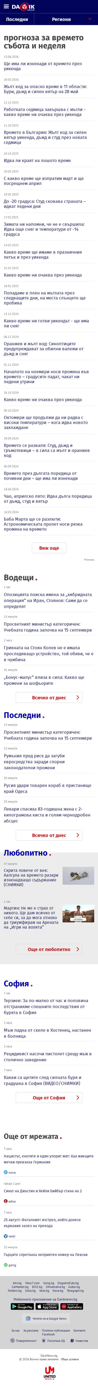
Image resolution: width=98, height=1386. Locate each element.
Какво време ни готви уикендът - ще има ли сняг (46, 323)
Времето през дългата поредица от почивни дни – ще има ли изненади (41, 476)
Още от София (49, 1098)
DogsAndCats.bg (68, 1283)
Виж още (49, 548)
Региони (61, 19)
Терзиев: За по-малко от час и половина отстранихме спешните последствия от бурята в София (46, 1006)
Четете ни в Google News (49, 1318)
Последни (17, 19)
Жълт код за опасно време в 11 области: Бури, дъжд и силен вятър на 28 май (45, 89)
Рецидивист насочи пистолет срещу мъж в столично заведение (48, 1056)
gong (12, 1265)
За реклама (30, 1330)
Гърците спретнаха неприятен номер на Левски (46, 1254)
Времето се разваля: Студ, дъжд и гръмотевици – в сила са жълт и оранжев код (47, 450)
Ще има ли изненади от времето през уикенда (43, 66)
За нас (15, 1330)
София (16, 984)
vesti (12, 1236)
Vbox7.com (32, 1283)
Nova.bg (58, 1290)
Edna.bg (30, 1290)
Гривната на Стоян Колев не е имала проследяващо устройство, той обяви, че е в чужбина (48, 653)
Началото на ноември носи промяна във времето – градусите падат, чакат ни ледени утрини (46, 376)
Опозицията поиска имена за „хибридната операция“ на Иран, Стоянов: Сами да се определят (48, 600)
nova (12, 1172)
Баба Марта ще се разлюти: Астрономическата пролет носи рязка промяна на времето (43, 524)
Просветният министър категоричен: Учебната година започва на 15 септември (48, 627)
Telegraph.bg (75, 1290)
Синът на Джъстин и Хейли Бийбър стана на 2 (43, 1191)
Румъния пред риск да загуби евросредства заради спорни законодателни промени (34, 761)
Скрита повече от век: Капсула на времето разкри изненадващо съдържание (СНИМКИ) (31, 877)
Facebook (48, 1334)
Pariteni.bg (15, 1290)
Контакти (79, 1330)
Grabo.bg (74, 1287)
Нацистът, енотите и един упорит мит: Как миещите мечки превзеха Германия (49, 1159)
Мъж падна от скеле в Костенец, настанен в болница (47, 1033)
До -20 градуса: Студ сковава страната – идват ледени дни (45, 204)
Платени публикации (56, 1330)
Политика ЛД (56, 1341)
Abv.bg (17, 1283)
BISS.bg (37, 1287)
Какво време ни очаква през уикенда (43, 274)
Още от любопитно (49, 949)
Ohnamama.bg (55, 1287)
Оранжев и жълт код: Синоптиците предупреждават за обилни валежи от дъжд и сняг (43, 348)
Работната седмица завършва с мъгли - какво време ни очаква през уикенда (45, 112)
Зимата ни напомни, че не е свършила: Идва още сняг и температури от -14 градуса (44, 229)
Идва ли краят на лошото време (37, 160)
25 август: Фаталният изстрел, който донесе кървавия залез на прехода (42, 1223)
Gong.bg (48, 1283)
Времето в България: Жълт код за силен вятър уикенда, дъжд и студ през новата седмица (45, 137)
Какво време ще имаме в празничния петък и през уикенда (43, 255)
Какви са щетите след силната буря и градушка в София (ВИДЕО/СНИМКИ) (42, 1080)
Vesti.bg (44, 1290)
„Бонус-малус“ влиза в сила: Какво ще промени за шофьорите (44, 680)
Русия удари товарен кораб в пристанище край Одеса (47, 788)
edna (12, 1201)
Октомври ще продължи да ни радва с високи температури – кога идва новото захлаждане (46, 422)
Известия (82, 1341)
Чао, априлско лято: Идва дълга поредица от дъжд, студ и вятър (48, 499)
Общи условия (70, 1359)
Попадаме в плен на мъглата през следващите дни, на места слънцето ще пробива (45, 297)
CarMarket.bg (20, 1287)
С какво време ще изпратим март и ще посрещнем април (44, 181)
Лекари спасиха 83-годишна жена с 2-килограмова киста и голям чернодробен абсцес (47, 815)
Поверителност (26, 1341)
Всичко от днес (49, 698)
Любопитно (26, 853)
